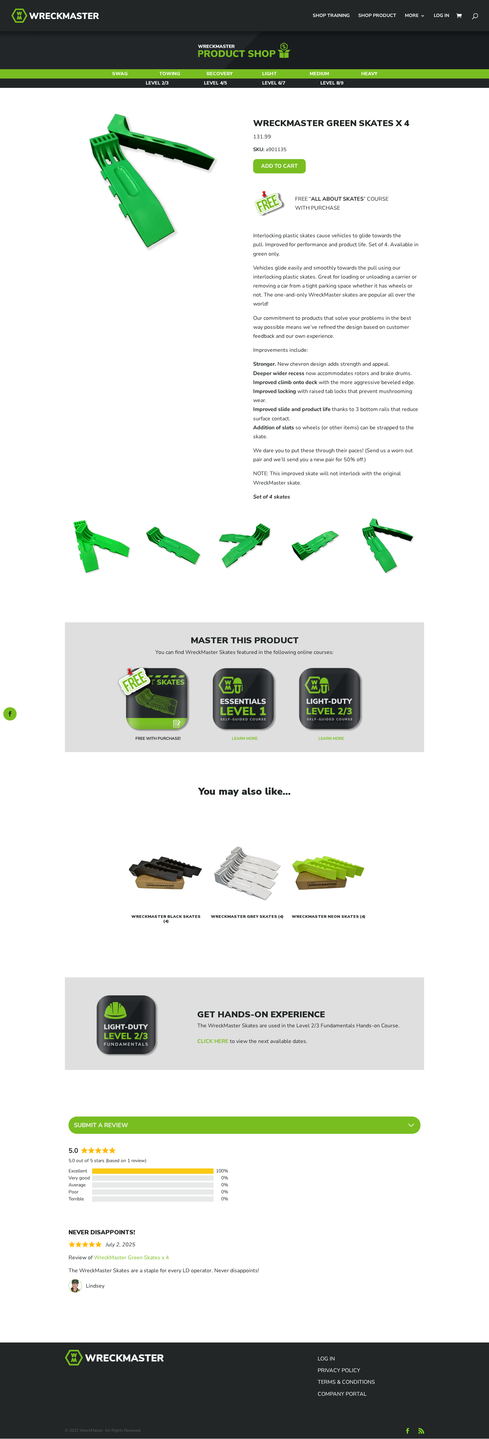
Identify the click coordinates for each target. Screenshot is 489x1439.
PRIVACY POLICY (339, 1370)
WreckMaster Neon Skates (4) (328, 916)
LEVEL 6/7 (273, 83)
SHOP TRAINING (331, 16)
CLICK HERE (213, 1041)
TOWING (169, 74)
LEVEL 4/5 (215, 83)
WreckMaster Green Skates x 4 (131, 1257)
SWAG (120, 74)
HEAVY (369, 74)
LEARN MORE (244, 738)
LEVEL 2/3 (157, 83)
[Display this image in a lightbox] (101, 546)
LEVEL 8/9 (331, 83)
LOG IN (441, 16)
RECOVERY (220, 74)
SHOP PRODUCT (377, 16)
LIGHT (269, 74)
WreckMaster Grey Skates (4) (247, 916)
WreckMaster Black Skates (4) (166, 919)
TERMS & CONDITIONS (346, 1382)
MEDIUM (319, 74)
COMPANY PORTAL (342, 1394)
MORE (411, 16)
